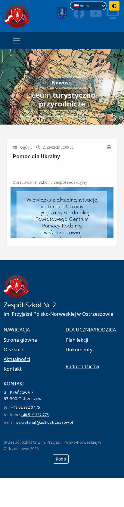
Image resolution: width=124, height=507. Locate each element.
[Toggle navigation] (16, 41)
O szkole (13, 349)
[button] (9, 87)
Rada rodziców (82, 366)
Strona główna (20, 340)
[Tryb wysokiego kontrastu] (114, 6)
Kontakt (13, 369)
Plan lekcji (77, 340)
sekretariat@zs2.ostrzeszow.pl (44, 422)
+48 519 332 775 (35, 414)
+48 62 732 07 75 (25, 407)
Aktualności (17, 359)
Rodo (61, 459)
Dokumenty (79, 349)
